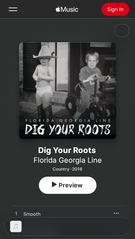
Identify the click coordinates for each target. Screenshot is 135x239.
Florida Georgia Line (67, 160)
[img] (67, 9)
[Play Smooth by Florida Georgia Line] (16, 214)
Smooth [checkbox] (32, 214)
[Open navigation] (13, 9)
